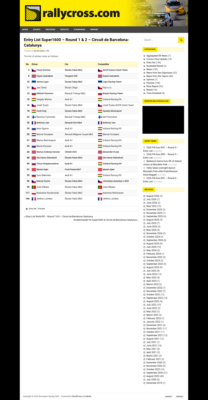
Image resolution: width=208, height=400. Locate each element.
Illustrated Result (154, 66)
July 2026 (151, 199)
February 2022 (153, 318)
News (25, 29)
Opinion (150, 79)
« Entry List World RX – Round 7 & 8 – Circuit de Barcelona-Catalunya (58, 216)
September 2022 (154, 298)
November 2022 (154, 291)
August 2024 (152, 243)
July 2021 (151, 342)
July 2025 (151, 223)
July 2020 (151, 379)
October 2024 (153, 236)
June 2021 (151, 345)
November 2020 (154, 366)
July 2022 (151, 304)
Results (64, 29)
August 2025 (152, 219)
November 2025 (154, 213)
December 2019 (154, 383)
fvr (48, 51)
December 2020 (154, 362)
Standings (79, 29)
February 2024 (153, 253)
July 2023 (151, 270)
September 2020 (154, 372)
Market (168, 396)
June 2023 (151, 274)
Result (149, 89)
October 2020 (153, 369)
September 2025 (154, 216)
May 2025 (151, 230)
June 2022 (151, 308)
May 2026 (151, 206)
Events (36, 29)
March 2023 (152, 284)
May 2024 (151, 250)
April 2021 (151, 352)
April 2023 (151, 281)
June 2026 (151, 202)
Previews (50, 29)
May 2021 (151, 349)
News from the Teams (157, 76)
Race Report (152, 86)
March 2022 (152, 315)
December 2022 (154, 287)
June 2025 (151, 226)
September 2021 (154, 335)
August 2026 (152, 196)
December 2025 (154, 209)
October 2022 (153, 294)
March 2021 (152, 355)
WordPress (77, 396)
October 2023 (153, 260)
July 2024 (151, 247)
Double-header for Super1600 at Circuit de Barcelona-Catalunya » (106, 220)
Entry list (32, 209)
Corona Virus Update (156, 59)
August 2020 (152, 376)
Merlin (88, 396)
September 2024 (154, 240)
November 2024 (154, 233)
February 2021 (153, 359)
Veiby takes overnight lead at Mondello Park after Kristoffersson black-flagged (160, 171)
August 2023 (152, 267)
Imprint (94, 29)
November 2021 (154, 328)
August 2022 (152, 301)
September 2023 (154, 264)
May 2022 (151, 311)
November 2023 (154, 257)
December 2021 (154, 325)
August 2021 (152, 338)
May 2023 (151, 277)
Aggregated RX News (156, 55)
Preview (41, 209)
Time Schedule (153, 93)
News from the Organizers (159, 72)
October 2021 (153, 332)
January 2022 (153, 321)
